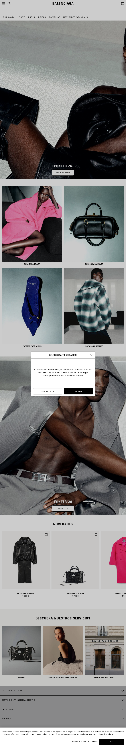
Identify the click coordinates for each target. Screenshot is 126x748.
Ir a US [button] (78, 391)
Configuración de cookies (84, 741)
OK (111, 741)
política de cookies (105, 734)
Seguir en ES (47, 391)
